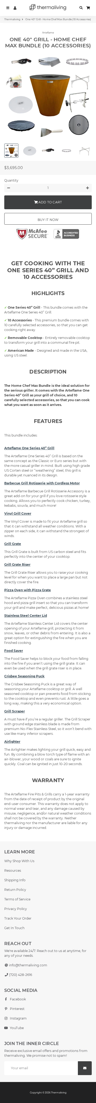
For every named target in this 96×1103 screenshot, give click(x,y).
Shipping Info (15, 880)
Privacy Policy (15, 909)
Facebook (17, 999)
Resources (12, 871)
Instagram (18, 1018)
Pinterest (17, 1009)
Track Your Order (17, 918)
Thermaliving (12, 19)
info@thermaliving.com (27, 965)
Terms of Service (17, 899)
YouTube (16, 1028)
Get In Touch (14, 928)
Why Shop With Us (19, 861)
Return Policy (15, 890)
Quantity (11, 180)
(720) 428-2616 (20, 975)
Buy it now (48, 220)
